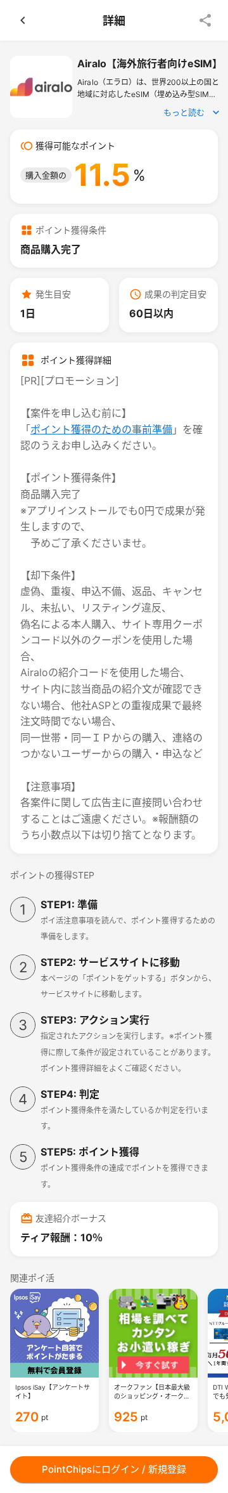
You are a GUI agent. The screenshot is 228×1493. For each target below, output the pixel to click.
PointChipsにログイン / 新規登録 (114, 1469)
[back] (22, 20)
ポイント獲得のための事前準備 (101, 429)
